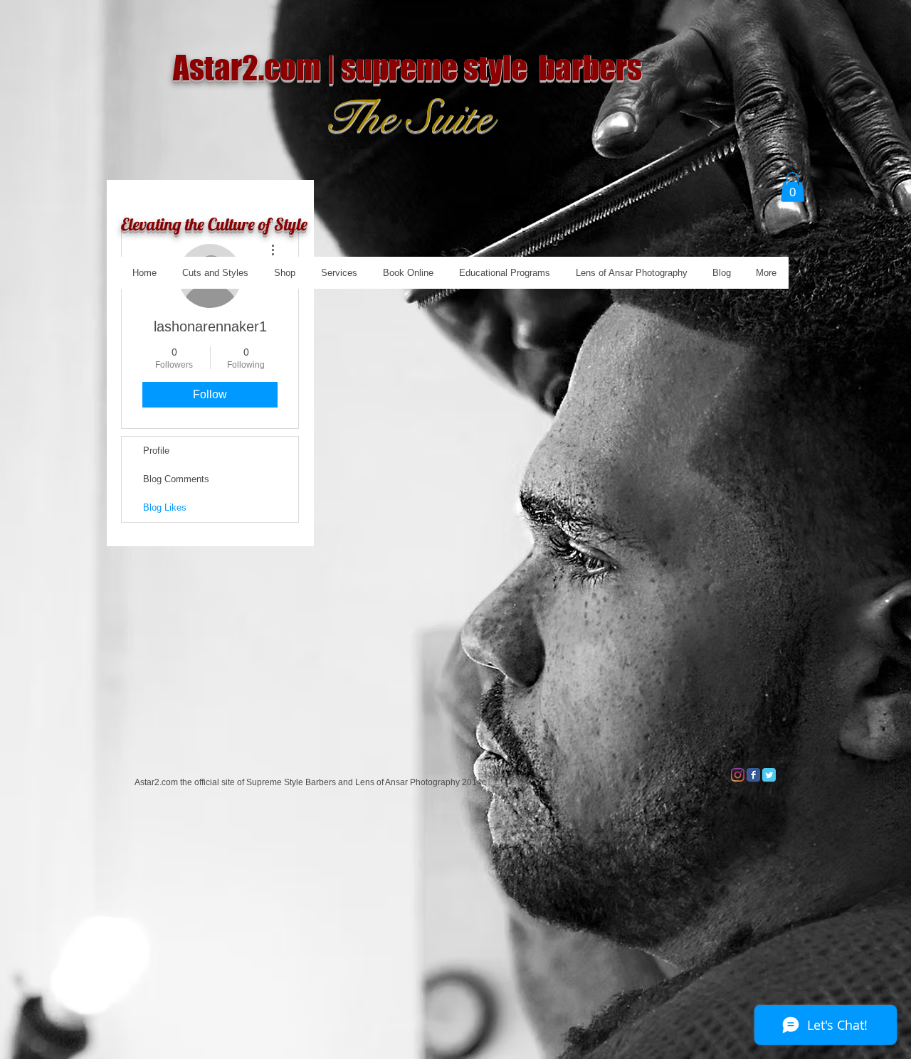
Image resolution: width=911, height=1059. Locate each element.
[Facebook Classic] (753, 775)
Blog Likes (164, 507)
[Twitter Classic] (769, 775)
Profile (156, 450)
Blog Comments (176, 479)
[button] (792, 187)
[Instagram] (737, 775)
